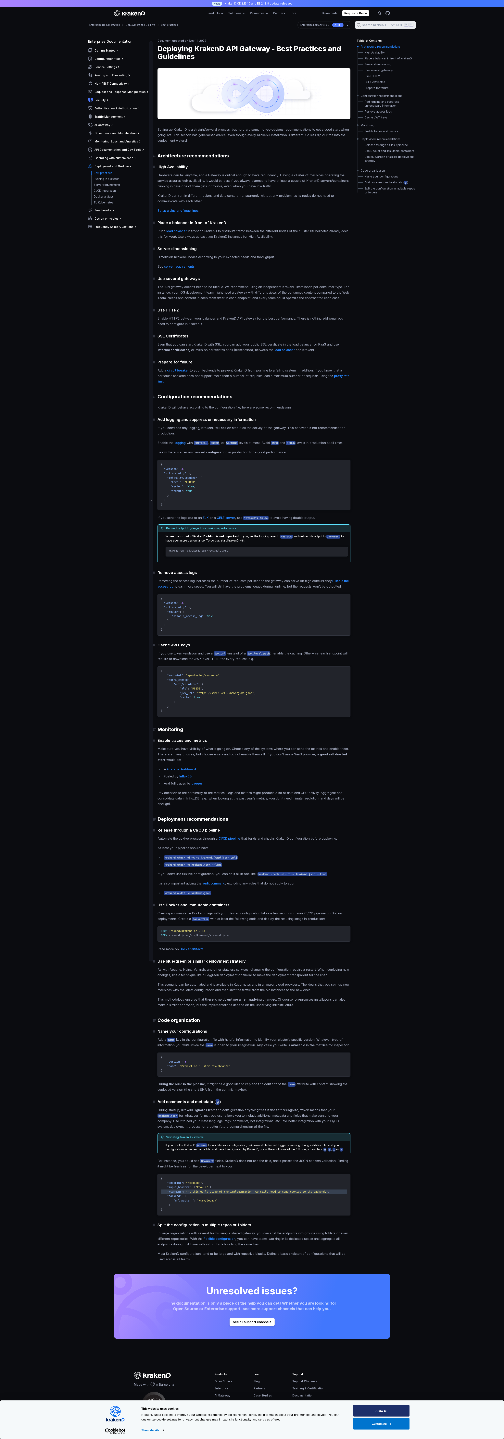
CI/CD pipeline (229, 838)
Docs (293, 13)
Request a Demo (355, 13)
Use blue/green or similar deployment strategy (389, 158)
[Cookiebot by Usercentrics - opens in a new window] (115, 1431)
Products (214, 13)
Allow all (381, 1410)
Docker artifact (103, 196)
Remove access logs (378, 111)
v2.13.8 (321, 24)
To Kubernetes (103, 202)
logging (180, 443)
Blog (257, 1381)
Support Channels (304, 1381)
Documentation (302, 1395)
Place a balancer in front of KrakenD (388, 58)
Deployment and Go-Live (140, 24)
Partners (279, 13)
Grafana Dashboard (181, 769)
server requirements (179, 266)
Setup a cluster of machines (178, 211)
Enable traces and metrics (381, 131)
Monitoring (367, 125)
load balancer (176, 231)
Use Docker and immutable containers (389, 150)
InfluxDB (185, 776)
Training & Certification (308, 1388)
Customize (379, 1423)
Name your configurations (381, 176)
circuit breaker (178, 370)
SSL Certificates (375, 82)
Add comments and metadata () (386, 182)
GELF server (226, 518)
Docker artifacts (191, 949)
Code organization (373, 170)
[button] (118, 50)
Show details (150, 1430)
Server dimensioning (378, 64)
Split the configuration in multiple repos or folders (390, 190)
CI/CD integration (105, 190)
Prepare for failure (377, 88)
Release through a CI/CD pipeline (386, 145)
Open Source (224, 1381)
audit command (213, 883)
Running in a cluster (106, 178)
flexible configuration (219, 1239)
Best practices (169, 24)
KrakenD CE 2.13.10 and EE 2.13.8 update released (253, 3)
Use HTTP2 (372, 76)
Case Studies (263, 1395)
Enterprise (222, 1388)
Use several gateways (379, 70)
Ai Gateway (222, 1395)
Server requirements (107, 184)
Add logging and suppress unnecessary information (382, 103)
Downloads (329, 13)
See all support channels (252, 1322)
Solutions (235, 13)
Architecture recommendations (380, 46)
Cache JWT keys (376, 117)
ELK (206, 518)
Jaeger (197, 783)
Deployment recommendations (380, 139)
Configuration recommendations (381, 95)
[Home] (129, 13)
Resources (257, 13)
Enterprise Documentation (104, 24)
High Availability (375, 52)
